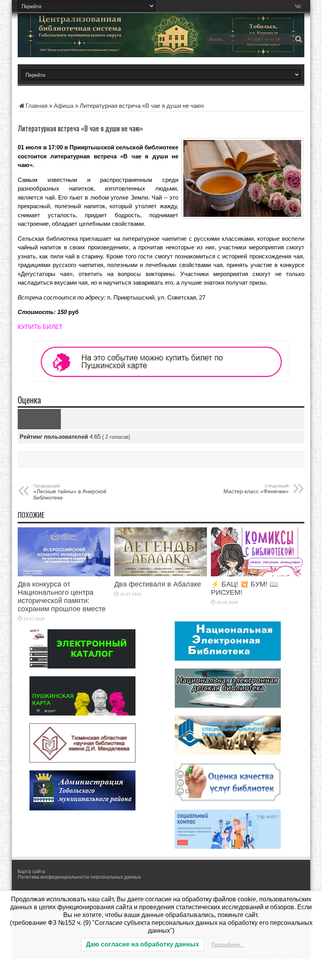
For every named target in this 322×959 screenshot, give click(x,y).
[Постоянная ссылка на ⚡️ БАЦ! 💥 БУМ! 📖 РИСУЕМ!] (257, 574)
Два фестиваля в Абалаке (157, 584)
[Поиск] (298, 39)
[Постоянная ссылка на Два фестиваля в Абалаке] (160, 574)
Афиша (63, 105)
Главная (37, 105)
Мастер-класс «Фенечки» (256, 488)
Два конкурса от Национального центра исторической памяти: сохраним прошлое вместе (62, 596)
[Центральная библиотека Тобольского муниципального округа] (73, 44)
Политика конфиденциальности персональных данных (79, 877)
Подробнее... (228, 944)
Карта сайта (31, 871)
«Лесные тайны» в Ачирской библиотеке (69, 492)
